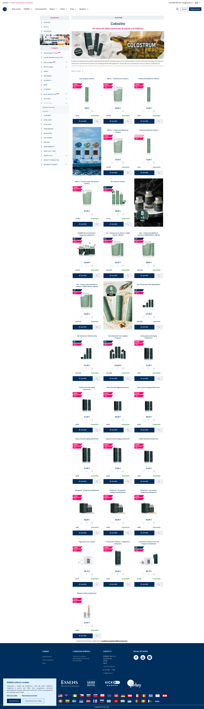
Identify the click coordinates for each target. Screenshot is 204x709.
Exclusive (47, 22)
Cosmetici (45, 111)
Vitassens (47, 89)
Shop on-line (16, 9)
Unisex (46, 71)
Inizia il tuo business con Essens (22, 3)
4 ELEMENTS (47, 80)
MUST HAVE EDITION (51, 94)
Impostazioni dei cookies (33, 701)
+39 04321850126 (175, 3)
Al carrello (82, 121)
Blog (44, 663)
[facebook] (136, 657)
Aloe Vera (47, 99)
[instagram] (149, 657)
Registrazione (195, 9)
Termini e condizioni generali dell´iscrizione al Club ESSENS (81, 658)
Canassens (47, 115)
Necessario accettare (29, 695)
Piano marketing (47, 660)
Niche (45, 85)
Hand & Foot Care (50, 151)
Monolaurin (48, 133)
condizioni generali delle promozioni (114, 641)
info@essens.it (187, 3)
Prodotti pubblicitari (51, 160)
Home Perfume (48, 129)
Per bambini (47, 76)
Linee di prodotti (41, 9)
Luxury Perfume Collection (53, 57)
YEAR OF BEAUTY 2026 (52, 53)
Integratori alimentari (49, 107)
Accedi (184, 9)
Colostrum (48, 103)
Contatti (5, 3)
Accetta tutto (14, 701)
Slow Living (47, 124)
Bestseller (47, 31)
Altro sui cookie (12, 695)
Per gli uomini (48, 67)
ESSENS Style (48, 155)
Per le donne (49, 62)
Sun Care (47, 142)
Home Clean (48, 120)
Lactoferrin (48, 138)
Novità (46, 27)
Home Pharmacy (49, 146)
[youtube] (143, 657)
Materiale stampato (51, 164)
